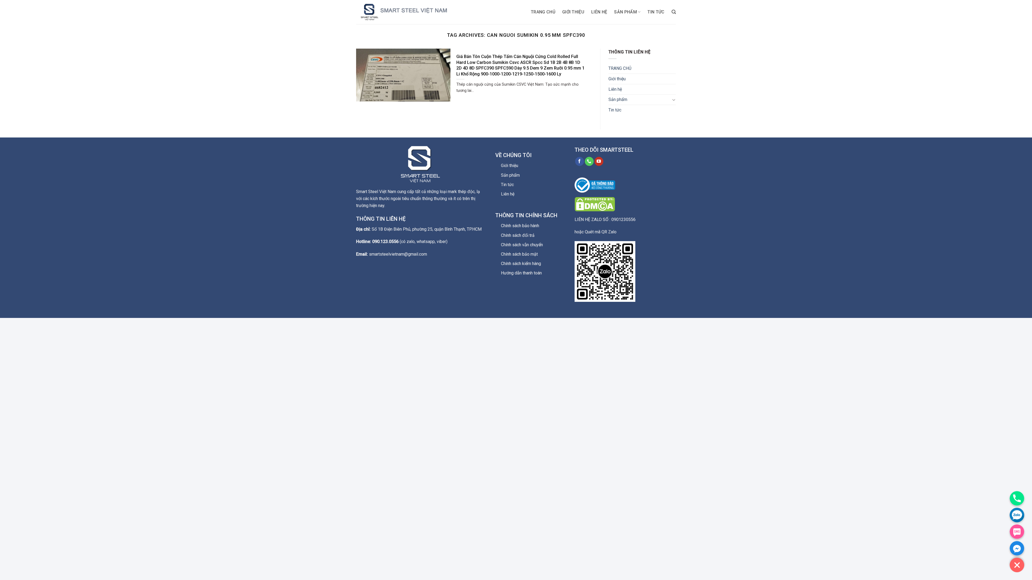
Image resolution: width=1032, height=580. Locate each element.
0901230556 (623, 219)
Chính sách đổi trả (518, 235)
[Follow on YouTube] (598, 161)
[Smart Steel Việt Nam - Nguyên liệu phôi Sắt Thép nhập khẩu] (410, 12)
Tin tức (655, 12)
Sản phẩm (625, 12)
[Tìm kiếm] (674, 12)
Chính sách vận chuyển (522, 244)
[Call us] (589, 161)
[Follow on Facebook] (579, 161)
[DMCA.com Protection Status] (595, 204)
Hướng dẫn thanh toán (521, 273)
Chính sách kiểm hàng (521, 263)
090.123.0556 (385, 241)
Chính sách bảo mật (519, 254)
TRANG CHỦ (543, 12)
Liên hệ (599, 12)
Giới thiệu (573, 12)
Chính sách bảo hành (520, 225)
